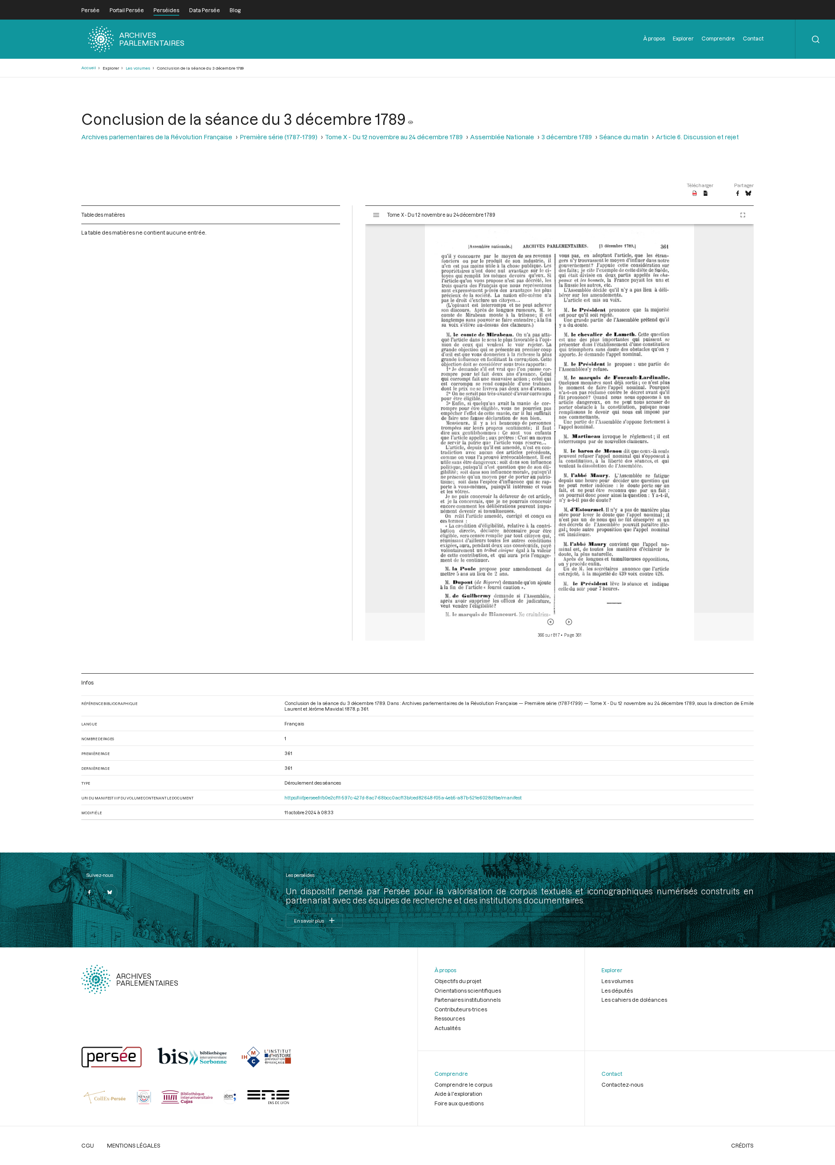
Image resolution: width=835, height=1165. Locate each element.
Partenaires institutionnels (467, 1000)
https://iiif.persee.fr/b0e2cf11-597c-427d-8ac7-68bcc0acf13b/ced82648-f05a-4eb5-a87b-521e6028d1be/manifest (403, 797)
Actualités (447, 1028)
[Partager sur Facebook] (737, 194)
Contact (753, 38)
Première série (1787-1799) (278, 137)
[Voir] (410, 119)
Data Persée (204, 10)
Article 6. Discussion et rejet (697, 137)
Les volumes (138, 68)
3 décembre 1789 (566, 137)
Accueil (88, 67)
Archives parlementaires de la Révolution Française (156, 137)
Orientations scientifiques (467, 990)
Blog (235, 10)
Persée (90, 10)
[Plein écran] (743, 215)
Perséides (166, 10)
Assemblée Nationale (502, 137)
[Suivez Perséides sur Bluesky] (109, 892)
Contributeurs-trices (460, 1009)
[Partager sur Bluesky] (748, 194)
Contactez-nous (622, 1084)
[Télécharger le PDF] (694, 194)
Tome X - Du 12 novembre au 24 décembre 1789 (394, 137)
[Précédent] (550, 622)
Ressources (449, 1018)
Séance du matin (623, 137)
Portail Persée (127, 10)
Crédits (742, 1145)
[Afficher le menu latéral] (376, 215)
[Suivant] (569, 622)
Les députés (617, 990)
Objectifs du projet (457, 981)
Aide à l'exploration (458, 1094)
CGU (87, 1145)
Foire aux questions (459, 1103)
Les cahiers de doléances (634, 1000)
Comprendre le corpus (463, 1084)
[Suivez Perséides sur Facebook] (89, 892)
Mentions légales (133, 1145)
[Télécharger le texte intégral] (706, 194)
